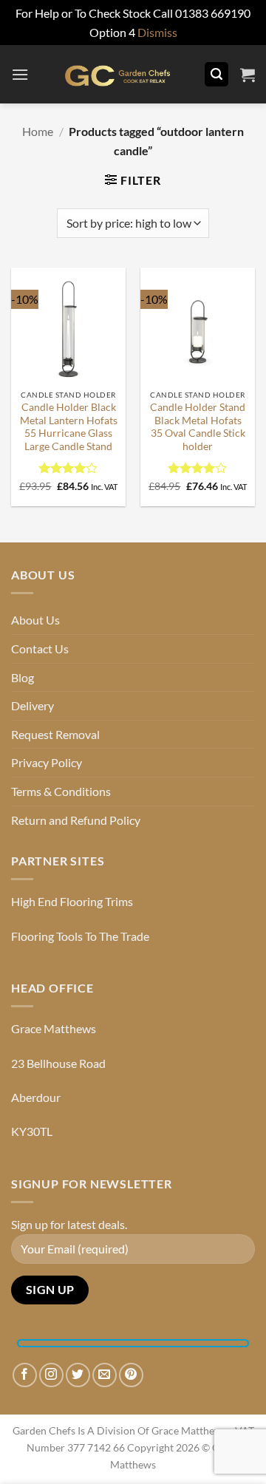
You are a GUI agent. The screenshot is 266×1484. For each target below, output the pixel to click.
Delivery (32, 705)
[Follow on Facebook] (25, 1375)
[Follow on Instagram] (51, 1375)
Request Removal (55, 734)
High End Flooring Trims (72, 901)
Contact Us (40, 648)
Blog (22, 677)
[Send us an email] (104, 1375)
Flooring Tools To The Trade (80, 936)
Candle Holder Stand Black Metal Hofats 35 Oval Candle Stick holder (197, 426)
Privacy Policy (46, 762)
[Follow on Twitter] (78, 1375)
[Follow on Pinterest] (131, 1375)
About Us (35, 620)
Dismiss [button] (157, 32)
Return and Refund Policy (75, 820)
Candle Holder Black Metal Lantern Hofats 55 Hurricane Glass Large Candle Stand (68, 426)
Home (37, 131)
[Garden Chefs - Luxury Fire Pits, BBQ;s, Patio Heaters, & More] (116, 74)
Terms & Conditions (61, 791)
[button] (20, 74)
